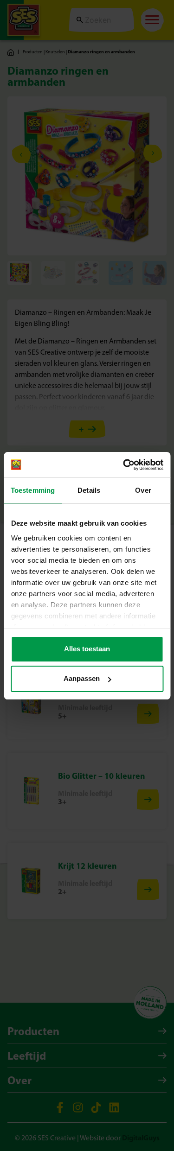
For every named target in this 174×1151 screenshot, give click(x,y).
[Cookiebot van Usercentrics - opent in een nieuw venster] (123, 465)
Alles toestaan (87, 649)
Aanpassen (82, 678)
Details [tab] (88, 490)
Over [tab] (143, 490)
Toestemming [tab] (33, 490)
